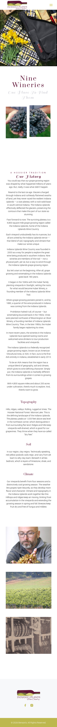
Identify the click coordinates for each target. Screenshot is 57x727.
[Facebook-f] (25, 705)
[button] (51, 4)
